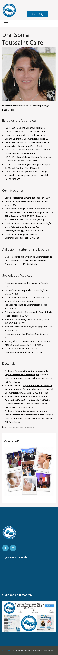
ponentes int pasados (23, 427)
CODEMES (7, 650)
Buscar (34, 14)
